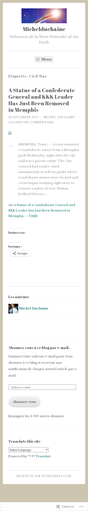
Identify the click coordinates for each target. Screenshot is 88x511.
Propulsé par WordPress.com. (44, 476)
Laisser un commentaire (31, 122)
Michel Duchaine (59, 117)
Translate (43, 456)
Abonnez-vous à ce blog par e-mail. (39, 347)
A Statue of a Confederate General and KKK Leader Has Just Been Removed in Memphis (41, 99)
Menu (46, 59)
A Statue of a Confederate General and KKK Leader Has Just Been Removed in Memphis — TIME (41, 210)
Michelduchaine (44, 29)
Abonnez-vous (24, 402)
